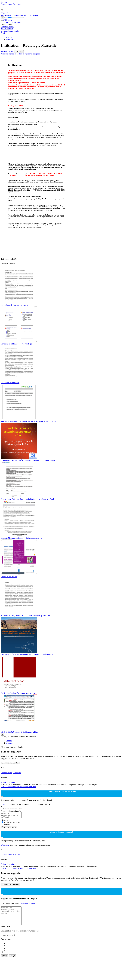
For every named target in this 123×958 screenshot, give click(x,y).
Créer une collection (9, 827)
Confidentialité (12, 787)
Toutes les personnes (12, 822)
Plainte (3, 782)
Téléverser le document (10, 15)
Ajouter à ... (19, 51)
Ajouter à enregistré (32, 54)
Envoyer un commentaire (10, 763)
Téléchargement (7, 51)
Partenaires (11, 782)
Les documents (7, 4)
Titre (2, 806)
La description (11, 811)
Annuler (4, 956)
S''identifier (5, 13)
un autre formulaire (28, 903)
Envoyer (12, 956)
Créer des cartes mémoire (28, 15)
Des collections (15, 22)
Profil (3, 33)
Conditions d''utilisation (27, 787)
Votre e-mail (5, 927)
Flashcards (17, 4)
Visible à (4, 820)
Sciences (9, 37)
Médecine (9, 39)
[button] (6, 259)
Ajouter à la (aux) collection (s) (13, 54)
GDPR (4, 787)
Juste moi (7, 825)
